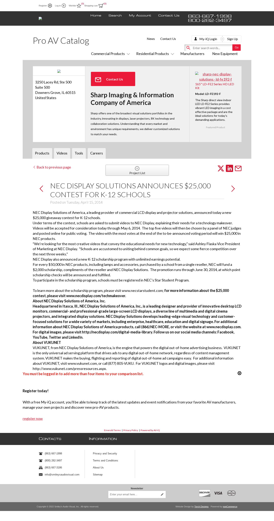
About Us (98, 467)
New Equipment (225, 53)
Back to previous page (53, 167)
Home (95, 15)
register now (33, 418)
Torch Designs (201, 506)
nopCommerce (230, 506)
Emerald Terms (112, 430)
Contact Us (169, 15)
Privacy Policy (130, 430)
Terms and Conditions (105, 460)
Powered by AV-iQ (150, 430)
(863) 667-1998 (53, 453)
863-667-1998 (210, 16)
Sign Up (232, 39)
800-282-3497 (210, 20)
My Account (140, 15)
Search (115, 15)
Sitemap (97, 474)
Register (43, 5)
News (151, 39)
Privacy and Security (105, 453)
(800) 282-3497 (53, 460)
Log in (58, 5)
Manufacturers (192, 53)
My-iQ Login (208, 39)
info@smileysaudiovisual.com (62, 474)
